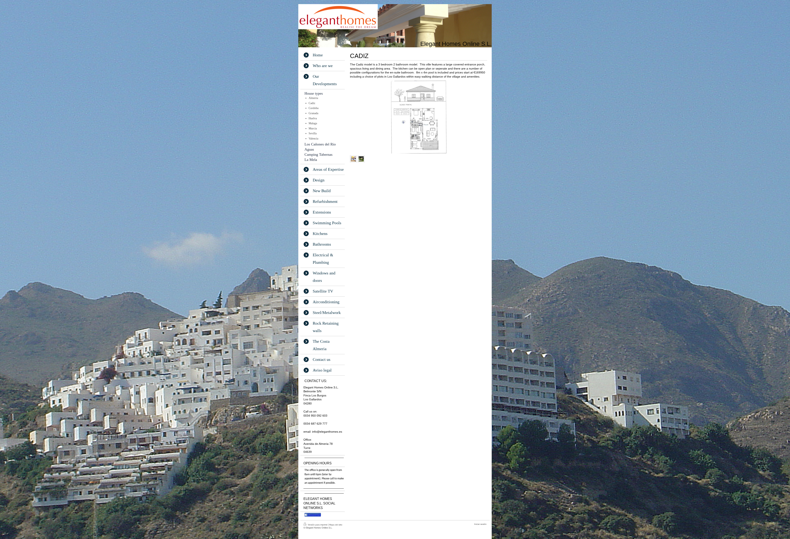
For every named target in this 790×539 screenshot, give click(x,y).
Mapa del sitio (335, 525)
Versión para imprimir (317, 525)
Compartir (314, 514)
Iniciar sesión (480, 524)
